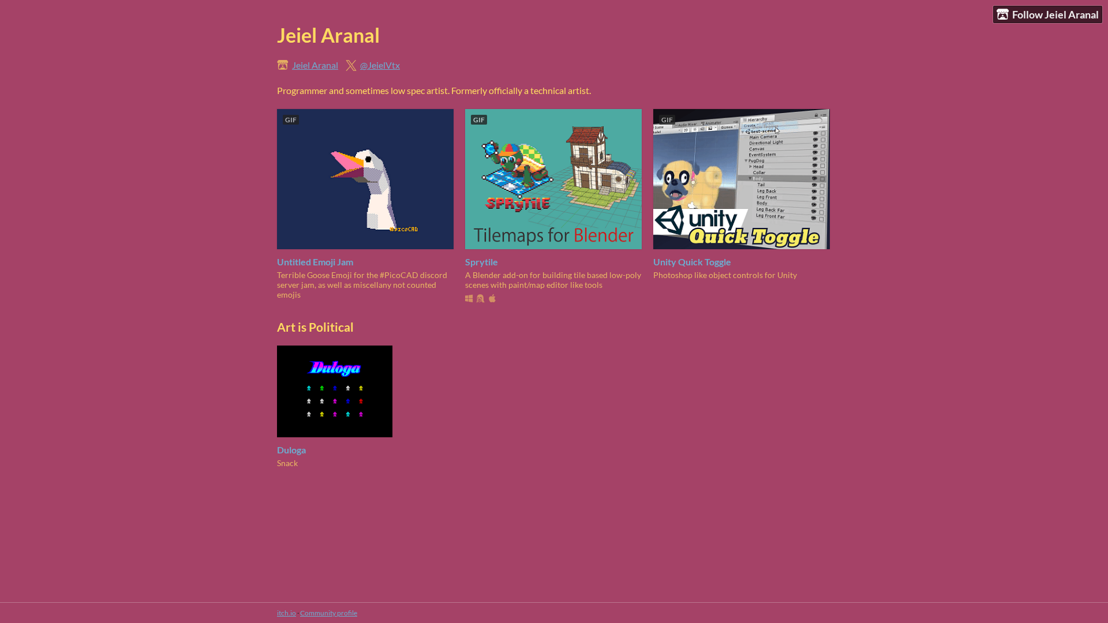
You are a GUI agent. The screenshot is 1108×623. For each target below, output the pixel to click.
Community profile (328, 613)
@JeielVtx (380, 64)
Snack (287, 463)
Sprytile (481, 261)
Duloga (291, 449)
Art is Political (315, 327)
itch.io (286, 613)
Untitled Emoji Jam (315, 261)
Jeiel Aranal (315, 64)
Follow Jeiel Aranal (1055, 14)
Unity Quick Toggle (692, 261)
